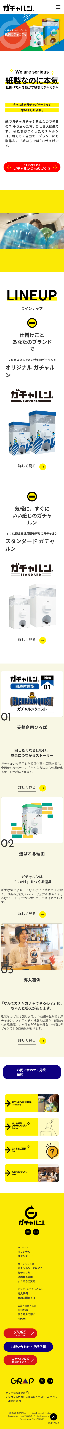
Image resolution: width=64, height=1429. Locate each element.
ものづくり (24, 1272)
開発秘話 (23, 1310)
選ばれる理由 (25, 1277)
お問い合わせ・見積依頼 (31, 1072)
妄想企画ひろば (26, 1297)
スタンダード (25, 1256)
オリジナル (24, 1251)
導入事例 (23, 1293)
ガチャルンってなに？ (30, 1268)
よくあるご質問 (26, 1281)
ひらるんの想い (26, 1314)
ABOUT (22, 1318)
